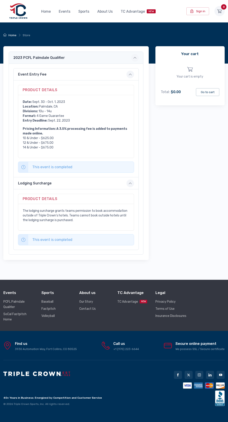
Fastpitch (48, 309)
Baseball (47, 302)
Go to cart (207, 92)
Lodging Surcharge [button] (35, 183)
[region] (190, 72)
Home (46, 11)
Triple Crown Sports (26, 404)
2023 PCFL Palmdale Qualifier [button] (39, 58)
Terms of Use (165, 309)
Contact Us (87, 309)
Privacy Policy (165, 302)
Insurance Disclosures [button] (170, 316)
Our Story (86, 302)
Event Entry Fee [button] (32, 74)
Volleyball (48, 316)
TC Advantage (137, 11)
